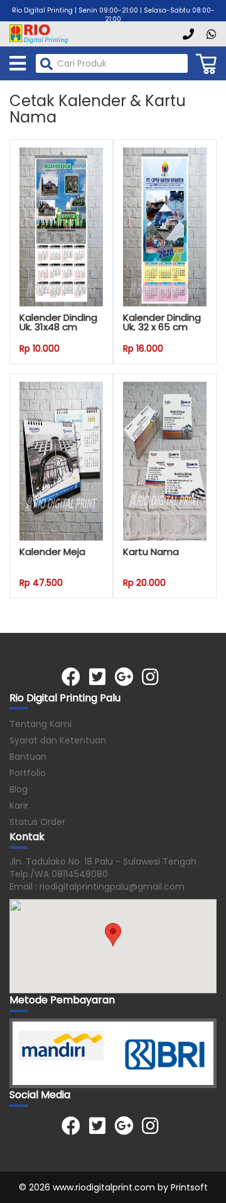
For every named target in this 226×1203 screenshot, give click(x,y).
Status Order (37, 822)
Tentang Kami (40, 724)
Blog (18, 789)
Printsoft (189, 1187)
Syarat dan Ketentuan (57, 740)
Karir (18, 805)
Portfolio (27, 773)
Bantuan (27, 756)
